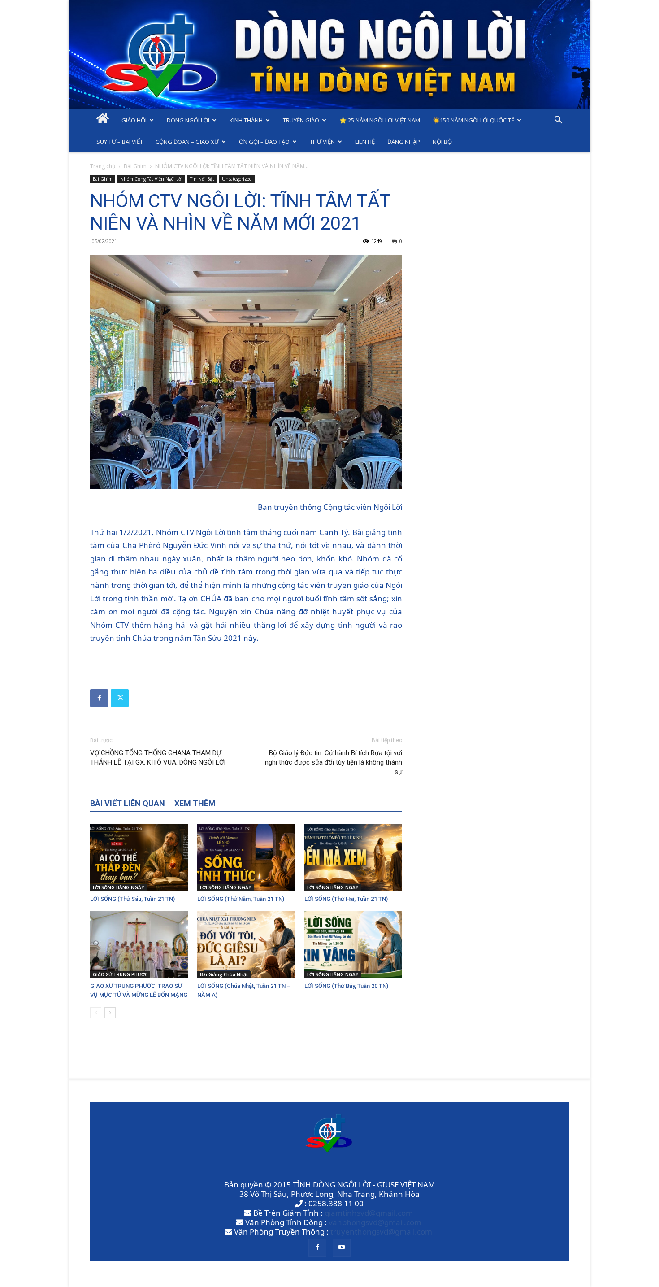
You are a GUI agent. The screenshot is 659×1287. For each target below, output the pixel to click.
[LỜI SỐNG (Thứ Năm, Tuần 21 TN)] (246, 857)
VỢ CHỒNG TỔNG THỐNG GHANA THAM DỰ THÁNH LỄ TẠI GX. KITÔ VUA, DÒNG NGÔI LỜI (157, 757)
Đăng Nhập (403, 142)
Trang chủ (102, 166)
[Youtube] (342, 1248)
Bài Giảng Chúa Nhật (224, 974)
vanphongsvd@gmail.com (375, 1222)
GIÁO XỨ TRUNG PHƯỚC (120, 974)
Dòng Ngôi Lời (188, 120)
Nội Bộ (442, 142)
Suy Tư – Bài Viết (119, 142)
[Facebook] (99, 698)
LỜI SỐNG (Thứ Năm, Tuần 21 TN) (240, 899)
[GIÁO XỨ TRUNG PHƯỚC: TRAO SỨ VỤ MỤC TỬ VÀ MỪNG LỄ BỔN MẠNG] (139, 944)
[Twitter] (120, 698)
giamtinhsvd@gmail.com (369, 1213)
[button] (558, 120)
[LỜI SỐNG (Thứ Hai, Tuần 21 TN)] (353, 857)
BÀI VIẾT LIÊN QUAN (127, 803)
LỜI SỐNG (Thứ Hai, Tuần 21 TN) (346, 899)
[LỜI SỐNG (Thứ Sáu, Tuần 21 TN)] (139, 857)
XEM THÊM (195, 803)
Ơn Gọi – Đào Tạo (264, 142)
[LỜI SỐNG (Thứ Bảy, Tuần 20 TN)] (353, 944)
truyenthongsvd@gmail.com (381, 1231)
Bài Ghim (135, 166)
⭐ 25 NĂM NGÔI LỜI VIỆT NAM (379, 120)
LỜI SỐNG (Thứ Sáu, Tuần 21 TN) (132, 899)
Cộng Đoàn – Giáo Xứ (187, 142)
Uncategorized (237, 179)
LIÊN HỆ (365, 142)
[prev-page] (95, 1012)
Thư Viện (322, 142)
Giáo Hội (134, 120)
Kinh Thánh (246, 120)
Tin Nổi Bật (202, 179)
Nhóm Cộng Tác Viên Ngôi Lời (151, 179)
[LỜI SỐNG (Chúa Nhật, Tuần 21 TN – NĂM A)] (246, 944)
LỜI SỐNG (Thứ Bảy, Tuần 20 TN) (346, 986)
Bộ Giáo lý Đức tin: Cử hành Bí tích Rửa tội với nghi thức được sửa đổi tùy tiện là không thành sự (333, 762)
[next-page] (110, 1012)
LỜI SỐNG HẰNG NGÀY (118, 887)
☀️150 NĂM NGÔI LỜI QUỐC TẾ (473, 120)
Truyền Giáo (301, 120)
